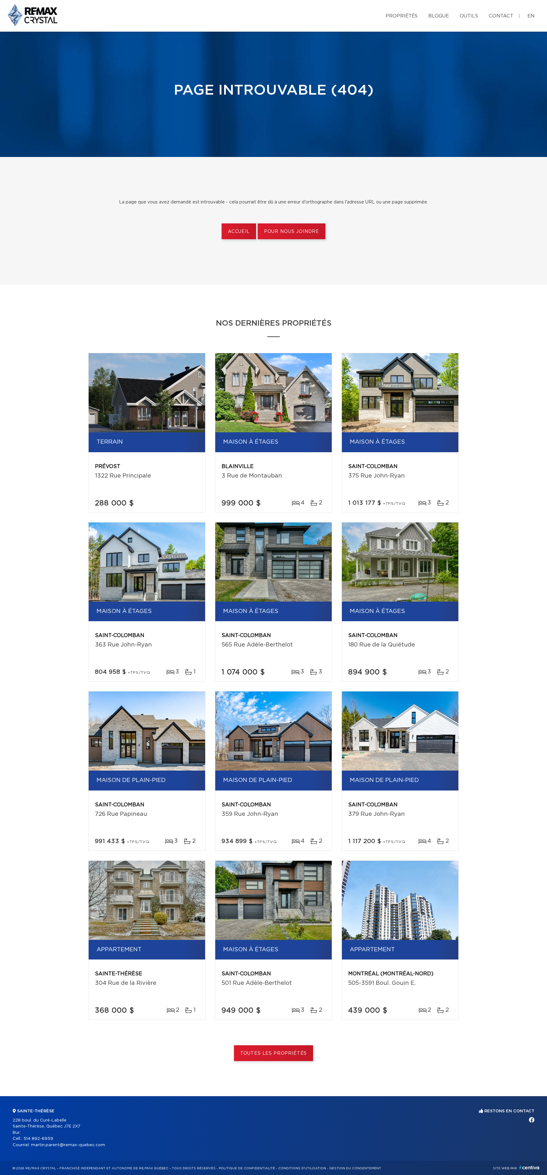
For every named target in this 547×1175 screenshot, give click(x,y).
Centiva (529, 1168)
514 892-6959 (38, 1139)
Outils (469, 16)
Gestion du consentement (355, 1168)
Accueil (239, 231)
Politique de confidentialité (247, 1168)
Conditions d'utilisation (302, 1168)
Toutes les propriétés (273, 1053)
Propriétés (402, 16)
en (530, 16)
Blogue (438, 16)
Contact (501, 16)
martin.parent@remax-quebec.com (68, 1145)
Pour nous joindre (291, 231)
